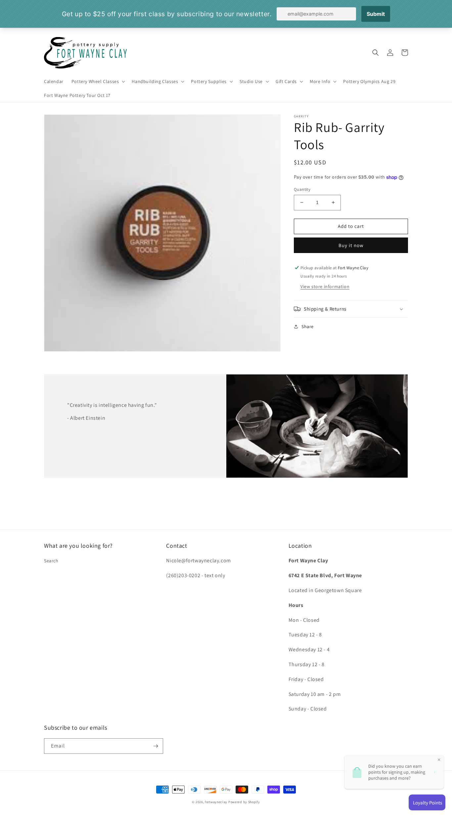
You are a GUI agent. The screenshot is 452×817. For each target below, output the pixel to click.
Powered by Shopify (244, 802)
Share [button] (307, 326)
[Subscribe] (155, 746)
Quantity (302, 189)
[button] (98, 81)
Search (51, 561)
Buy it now (351, 245)
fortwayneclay (216, 802)
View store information (324, 286)
